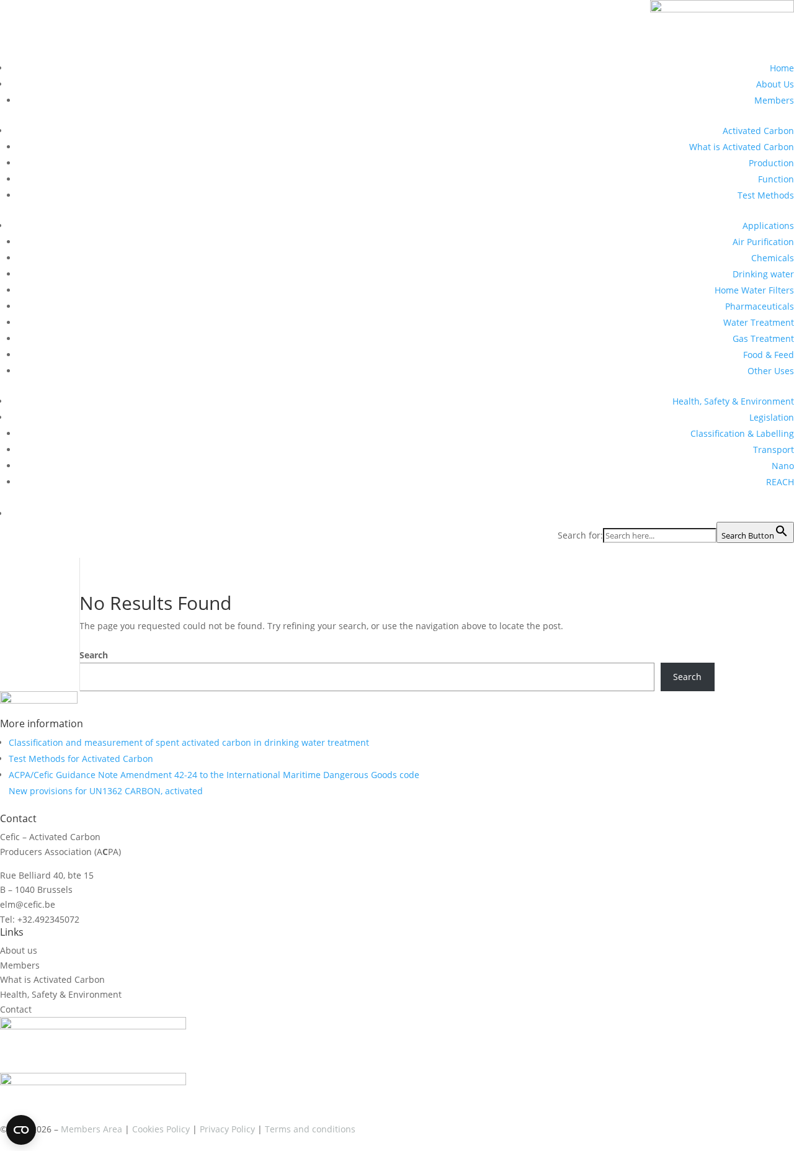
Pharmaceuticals (759, 306)
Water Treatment (758, 322)
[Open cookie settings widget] (21, 1130)
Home (782, 68)
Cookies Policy (161, 1129)
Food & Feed (768, 355)
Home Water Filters (754, 290)
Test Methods (766, 195)
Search (93, 655)
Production (771, 163)
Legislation (771, 417)
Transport (773, 449)
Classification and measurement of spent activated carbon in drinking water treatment (189, 742)
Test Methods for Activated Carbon (81, 758)
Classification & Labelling (742, 433)
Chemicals (772, 258)
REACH (780, 482)
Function (776, 179)
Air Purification (763, 242)
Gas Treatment (763, 338)
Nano (783, 466)
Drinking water (763, 274)
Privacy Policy (227, 1129)
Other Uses (770, 371)
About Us (775, 84)
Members (774, 100)
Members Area (91, 1129)
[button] (788, 513)
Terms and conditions (310, 1129)
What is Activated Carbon (741, 147)
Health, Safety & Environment (733, 401)
